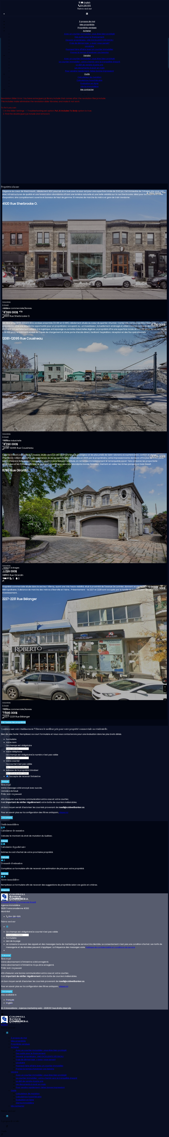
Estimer (4, 873)
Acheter (87, 30)
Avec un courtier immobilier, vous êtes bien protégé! (89, 33)
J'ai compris (7, 817)
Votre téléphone (14, 751)
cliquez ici (63, 812)
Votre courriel (12, 760)
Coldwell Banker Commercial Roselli (18, 902)
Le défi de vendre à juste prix (89, 64)
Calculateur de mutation (89, 77)
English (87, 2)
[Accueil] (82, 2)
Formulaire (11, 739)
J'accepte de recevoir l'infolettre (24, 776)
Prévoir (4, 840)
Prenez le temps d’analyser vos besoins (89, 52)
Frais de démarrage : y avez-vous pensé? (89, 43)
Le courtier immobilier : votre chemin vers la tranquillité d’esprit (89, 61)
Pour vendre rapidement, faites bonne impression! (89, 71)
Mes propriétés (87, 24)
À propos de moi (87, 21)
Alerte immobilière (89, 86)
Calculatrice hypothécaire (89, 80)
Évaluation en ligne (89, 83)
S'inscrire (5, 890)
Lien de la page (13, 941)
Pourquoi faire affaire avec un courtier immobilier (89, 49)
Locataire (89, 46)
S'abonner (6, 955)
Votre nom (11, 742)
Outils (87, 74)
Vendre (87, 55)
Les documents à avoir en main (89, 67)
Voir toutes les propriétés (13, 722)
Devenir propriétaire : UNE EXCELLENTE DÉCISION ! (89, 40)
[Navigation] (79, 2)
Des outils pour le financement (89, 37)
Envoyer (5, 781)
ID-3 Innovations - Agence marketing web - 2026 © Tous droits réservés (36, 1008)
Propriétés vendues (87, 27)
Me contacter (87, 89)
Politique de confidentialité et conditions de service (110, 947)
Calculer (5, 857)
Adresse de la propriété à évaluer (22, 770)
